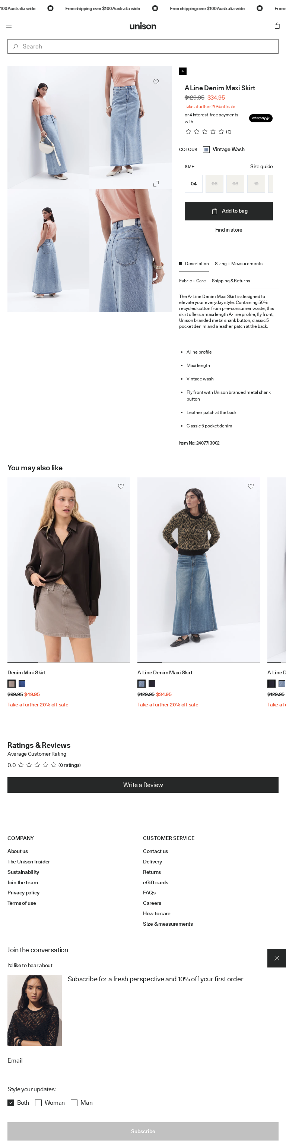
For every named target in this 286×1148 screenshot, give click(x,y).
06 (214, 183)
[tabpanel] (229, 367)
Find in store (228, 230)
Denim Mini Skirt (26, 672)
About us (17, 851)
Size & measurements (168, 924)
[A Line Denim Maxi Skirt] (198, 570)
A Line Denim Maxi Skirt (165, 672)
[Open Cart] (277, 26)
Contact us (155, 851)
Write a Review (143, 784)
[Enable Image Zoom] (156, 183)
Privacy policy (23, 892)
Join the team (22, 882)
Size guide (261, 166)
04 (193, 183)
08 (235, 183)
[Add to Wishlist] (156, 82)
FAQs (149, 892)
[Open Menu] (9, 26)
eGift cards (155, 882)
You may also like (34, 467)
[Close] (276, 958)
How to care (157, 913)
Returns (152, 872)
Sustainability (23, 872)
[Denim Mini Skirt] (68, 570)
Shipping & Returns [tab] (231, 280)
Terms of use (21, 903)
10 (256, 183)
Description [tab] (197, 263)
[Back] (183, 71)
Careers (152, 903)
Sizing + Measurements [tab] (239, 263)
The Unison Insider (28, 862)
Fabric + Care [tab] (192, 280)
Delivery (152, 862)
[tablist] (229, 274)
